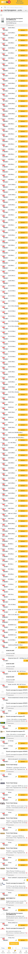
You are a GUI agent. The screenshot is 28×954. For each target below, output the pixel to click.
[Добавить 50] (16, 627)
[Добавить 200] (16, 404)
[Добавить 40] (16, 642)
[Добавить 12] (16, 50)
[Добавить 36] (16, 35)
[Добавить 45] (16, 647)
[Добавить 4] (16, 445)
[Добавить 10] (16, 776)
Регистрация (19, 3)
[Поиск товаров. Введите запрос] (5, 7)
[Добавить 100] (16, 713)
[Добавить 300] (16, 925)
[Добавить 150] (16, 506)
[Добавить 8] (16, 116)
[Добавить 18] (16, 60)
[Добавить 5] (16, 761)
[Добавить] (23, 30)
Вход (20, 1)
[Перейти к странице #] (21, 948)
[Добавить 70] (25, 880)
